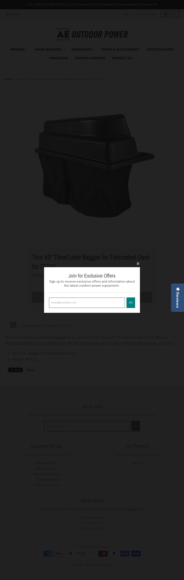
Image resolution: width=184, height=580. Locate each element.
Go (131, 302)
